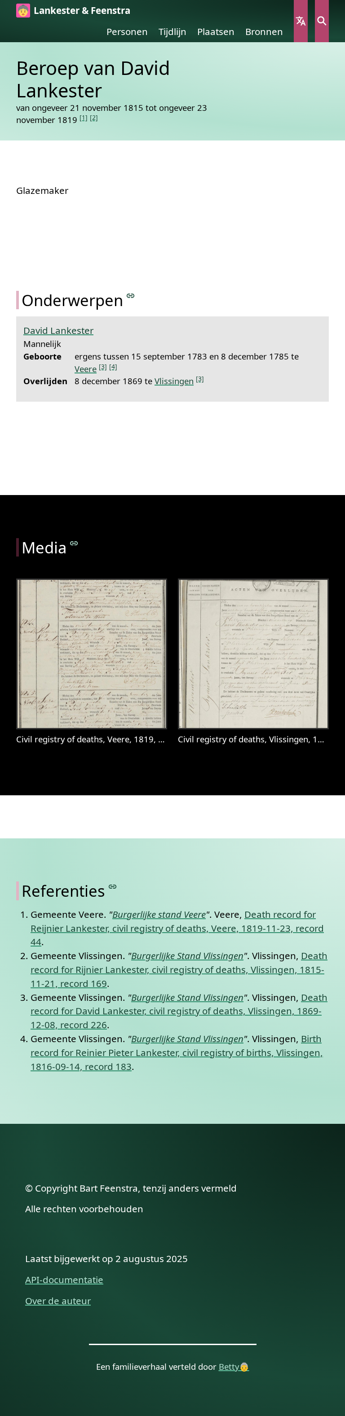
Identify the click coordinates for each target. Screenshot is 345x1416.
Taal (301, 21)
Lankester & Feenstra (82, 10)
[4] (113, 366)
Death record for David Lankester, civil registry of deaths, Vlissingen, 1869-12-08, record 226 (179, 1011)
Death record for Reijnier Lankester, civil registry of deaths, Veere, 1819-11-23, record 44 (177, 928)
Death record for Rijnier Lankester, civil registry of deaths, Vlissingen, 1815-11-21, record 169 (179, 969)
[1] (84, 117)
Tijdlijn (172, 31)
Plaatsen (215, 31)
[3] (103, 366)
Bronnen (264, 31)
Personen (127, 31)
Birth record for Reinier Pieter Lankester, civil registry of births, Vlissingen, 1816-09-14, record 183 (177, 1052)
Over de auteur (58, 1300)
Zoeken (322, 21)
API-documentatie (64, 1279)
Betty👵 (234, 1366)
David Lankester (58, 330)
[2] (94, 117)
